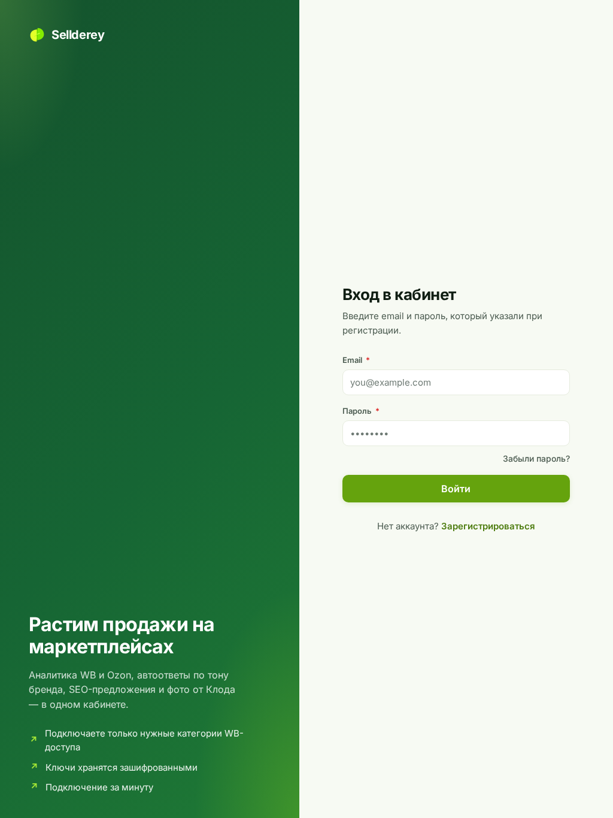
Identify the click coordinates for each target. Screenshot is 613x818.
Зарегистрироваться (488, 526)
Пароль (361, 411)
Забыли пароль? (536, 458)
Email (356, 360)
